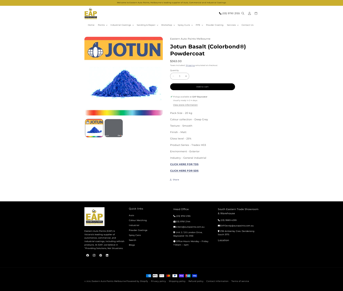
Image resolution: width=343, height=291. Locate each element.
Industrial (134, 225)
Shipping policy (177, 281)
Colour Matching (138, 220)
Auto (131, 215)
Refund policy (196, 281)
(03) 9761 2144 (183, 221)
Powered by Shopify (137, 281)
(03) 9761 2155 (230, 13)
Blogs (132, 245)
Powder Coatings (138, 230)
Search (132, 240)
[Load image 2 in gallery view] (114, 128)
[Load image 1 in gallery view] (94, 128)
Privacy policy (158, 281)
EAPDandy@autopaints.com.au (237, 225)
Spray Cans (135, 235)
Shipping (190, 65)
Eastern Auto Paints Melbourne (109, 281)
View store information (185, 105)
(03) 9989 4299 (228, 220)
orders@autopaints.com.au (190, 227)
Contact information (217, 281)
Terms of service (240, 281)
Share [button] (176, 179)
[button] (102, 25)
